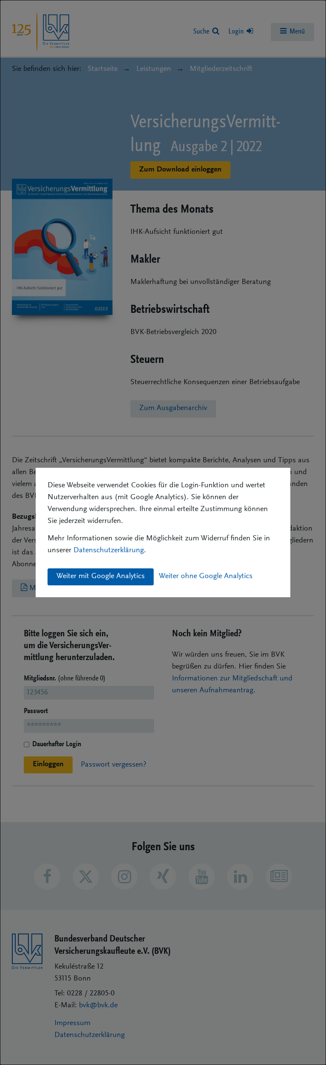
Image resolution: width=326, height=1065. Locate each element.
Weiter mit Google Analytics (100, 576)
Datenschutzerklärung (108, 550)
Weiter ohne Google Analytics (206, 576)
